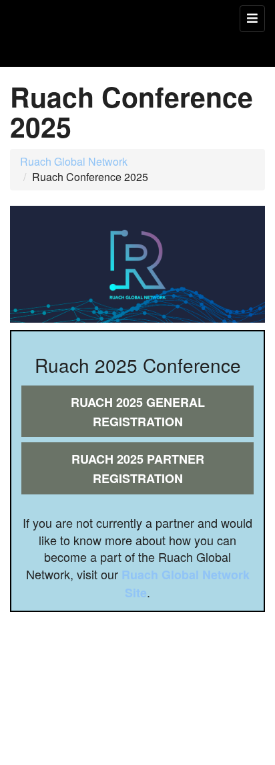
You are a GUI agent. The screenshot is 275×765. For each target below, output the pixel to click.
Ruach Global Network (73, 161)
